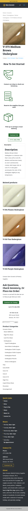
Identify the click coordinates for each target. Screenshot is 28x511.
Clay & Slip (7, 407)
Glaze (5, 410)
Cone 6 (5, 374)
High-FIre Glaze (8, 335)
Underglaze (20, 58)
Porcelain (6, 386)
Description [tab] (7, 145)
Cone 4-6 (5, 371)
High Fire (5, 380)
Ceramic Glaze (7, 329)
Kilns (5, 404)
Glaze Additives (8, 332)
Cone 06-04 (6, 368)
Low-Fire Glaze (8, 338)
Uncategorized (7, 389)
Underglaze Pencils (11, 358)
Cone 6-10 (6, 377)
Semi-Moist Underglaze (12, 346)
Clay (4, 364)
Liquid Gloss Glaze (8, 383)
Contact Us (14, 135)
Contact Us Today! (11, 302)
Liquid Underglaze (10, 343)
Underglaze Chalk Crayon (12, 349)
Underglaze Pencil (10, 355)
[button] (23, 25)
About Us (6, 413)
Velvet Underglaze (11, 58)
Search (16, 322)
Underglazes (10, 15)
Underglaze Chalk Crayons (13, 352)
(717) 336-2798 (15, 140)
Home (4, 13)
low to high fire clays (9, 490)
